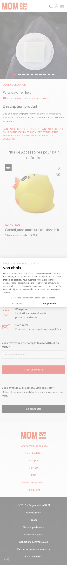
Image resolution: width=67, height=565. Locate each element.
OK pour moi (50, 303)
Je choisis (17, 303)
